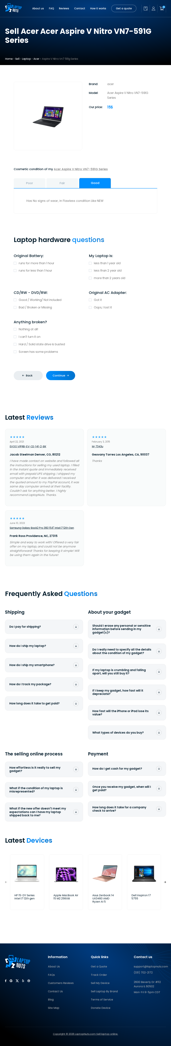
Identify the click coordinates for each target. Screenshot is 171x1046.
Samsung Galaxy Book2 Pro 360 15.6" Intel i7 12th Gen (42, 528)
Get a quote (124, 8)
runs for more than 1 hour (36, 263)
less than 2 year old (107, 270)
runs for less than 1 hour (35, 270)
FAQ (51, 8)
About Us (54, 966)
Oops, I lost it (103, 307)
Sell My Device (100, 983)
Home (9, 59)
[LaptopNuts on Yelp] (23, 980)
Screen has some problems (38, 352)
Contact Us (55, 991)
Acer (36, 59)
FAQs (51, 975)
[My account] (153, 8)
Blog (51, 999)
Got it (98, 300)
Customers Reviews (61, 983)
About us (38, 8)
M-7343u (97, 446)
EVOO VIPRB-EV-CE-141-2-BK (28, 446)
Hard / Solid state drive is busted (42, 344)
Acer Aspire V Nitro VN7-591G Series (81, 169)
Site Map (53, 1008)
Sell (17, 59)
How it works (98, 8)
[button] (165, 882)
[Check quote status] (145, 8)
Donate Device (100, 1008)
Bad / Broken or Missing (35, 307)
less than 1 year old (107, 263)
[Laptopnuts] (13, 8)
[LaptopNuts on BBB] (28, 980)
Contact (79, 8)
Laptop (26, 59)
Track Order (99, 975)
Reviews (64, 8)
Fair (62, 183)
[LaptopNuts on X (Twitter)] (17, 980)
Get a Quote (99, 966)
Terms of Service (102, 999)
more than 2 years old (109, 278)
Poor (29, 183)
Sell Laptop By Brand (104, 991)
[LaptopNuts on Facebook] (5, 980)
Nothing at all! (28, 329)
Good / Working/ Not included (40, 300)
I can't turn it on (29, 337)
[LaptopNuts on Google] (11, 980)
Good (95, 183)
